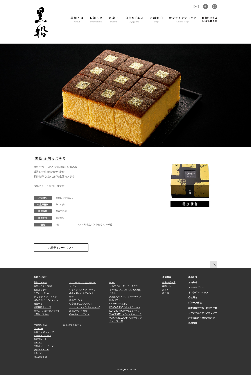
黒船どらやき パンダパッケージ (125, 296)
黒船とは (192, 277)
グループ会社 (195, 302)
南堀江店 (166, 286)
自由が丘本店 (168, 282)
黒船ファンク (76, 300)
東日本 (165, 289)
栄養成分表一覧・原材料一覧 (202, 307)
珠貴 (71, 296)
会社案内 (192, 297)
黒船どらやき (40, 289)
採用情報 (192, 323)
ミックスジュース (42, 335)
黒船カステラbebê (43, 286)
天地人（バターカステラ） (47, 311)
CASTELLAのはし (118, 303)
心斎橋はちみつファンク (81, 303)
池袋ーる (38, 303)
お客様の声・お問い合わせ (201, 318)
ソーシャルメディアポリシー (202, 312)
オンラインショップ (198, 292)
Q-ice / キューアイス (79, 314)
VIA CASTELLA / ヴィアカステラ (125, 314)
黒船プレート (40, 339)
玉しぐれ (38, 353)
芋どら (72, 286)
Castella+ (38, 328)
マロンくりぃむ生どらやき (82, 282)
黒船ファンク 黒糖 (78, 311)
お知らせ (192, 282)
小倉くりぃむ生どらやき (81, 293)
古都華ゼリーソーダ (43, 346)
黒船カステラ (40, 282)
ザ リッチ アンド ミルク (45, 296)
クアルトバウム (41, 293)
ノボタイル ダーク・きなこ (123, 286)
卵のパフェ (114, 300)
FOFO (112, 282)
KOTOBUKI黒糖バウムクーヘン (124, 311)
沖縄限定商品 (40, 325)
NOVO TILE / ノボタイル (46, 300)
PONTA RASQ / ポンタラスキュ (124, 307)
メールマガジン (196, 287)
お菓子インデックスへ (61, 247)
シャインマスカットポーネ (82, 289)
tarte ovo (38, 342)
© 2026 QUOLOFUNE (126, 369)
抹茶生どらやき (41, 314)
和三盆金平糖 (40, 357)
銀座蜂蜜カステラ (42, 307)
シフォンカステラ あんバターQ (84, 307)
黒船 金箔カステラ (72, 325)
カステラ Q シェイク (44, 332)
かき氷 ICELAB (41, 349)
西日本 (165, 293)
